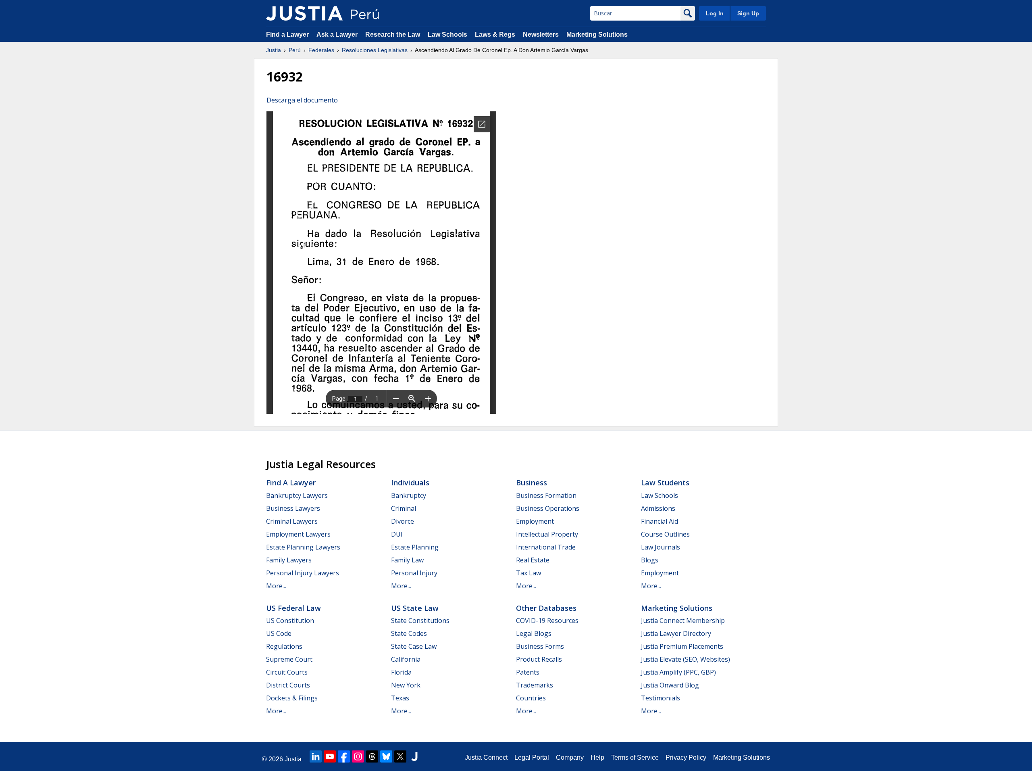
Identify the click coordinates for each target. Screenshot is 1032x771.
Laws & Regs (495, 34)
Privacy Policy (686, 757)
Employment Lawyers (298, 534)
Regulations (284, 646)
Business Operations (547, 508)
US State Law (415, 608)
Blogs (649, 560)
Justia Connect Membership (683, 620)
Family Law (407, 560)
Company (570, 757)
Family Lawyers (289, 560)
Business (531, 482)
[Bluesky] (386, 756)
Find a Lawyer (287, 34)
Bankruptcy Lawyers (297, 495)
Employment (535, 521)
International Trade (546, 547)
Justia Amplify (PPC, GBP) (678, 672)
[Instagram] (358, 756)
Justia (273, 50)
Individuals (410, 482)
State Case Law (414, 646)
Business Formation (546, 495)
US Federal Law (293, 608)
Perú (295, 50)
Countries (531, 698)
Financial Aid (659, 521)
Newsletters (541, 34)
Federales (321, 50)
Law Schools (447, 34)
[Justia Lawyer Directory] (414, 756)
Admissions (658, 508)
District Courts (288, 685)
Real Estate (532, 560)
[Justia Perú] (304, 13)
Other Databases (546, 608)
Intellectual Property (547, 534)
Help (597, 757)
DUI (397, 534)
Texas (400, 698)
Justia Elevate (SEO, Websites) (685, 659)
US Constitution (290, 620)
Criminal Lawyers (292, 521)
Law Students (665, 482)
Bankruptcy (408, 495)
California (405, 659)
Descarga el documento (302, 100)
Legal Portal (531, 757)
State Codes (409, 633)
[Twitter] (400, 756)
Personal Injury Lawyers (302, 572)
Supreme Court (289, 659)
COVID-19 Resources (547, 620)
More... (276, 585)
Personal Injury (414, 572)
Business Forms (540, 646)
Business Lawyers (293, 508)
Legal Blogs (533, 633)
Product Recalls (539, 659)
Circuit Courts (287, 672)
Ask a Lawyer (337, 34)
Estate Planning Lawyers (303, 547)
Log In (715, 13)
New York (405, 685)
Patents (527, 672)
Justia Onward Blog (670, 685)
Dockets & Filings (292, 698)
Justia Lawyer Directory (676, 633)
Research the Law (392, 34)
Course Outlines (665, 534)
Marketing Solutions (597, 34)
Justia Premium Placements (682, 646)
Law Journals (660, 547)
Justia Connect (486, 757)
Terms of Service (635, 757)
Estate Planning (415, 547)
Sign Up (748, 13)
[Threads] (372, 756)
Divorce (402, 521)
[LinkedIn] (316, 756)
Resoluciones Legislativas (375, 50)
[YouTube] (330, 756)
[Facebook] (344, 756)
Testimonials (660, 698)
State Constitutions (420, 620)
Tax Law (528, 572)
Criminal (403, 508)
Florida (401, 672)
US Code (278, 633)
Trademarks (534, 685)
